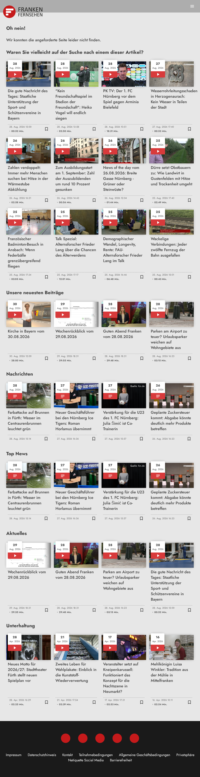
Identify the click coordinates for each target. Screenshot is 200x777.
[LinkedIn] (117, 738)
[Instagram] (83, 738)
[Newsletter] (134, 738)
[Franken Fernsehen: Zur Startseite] (23, 11)
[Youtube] (100, 738)
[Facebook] (65, 738)
